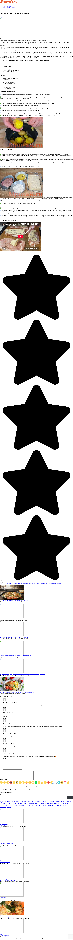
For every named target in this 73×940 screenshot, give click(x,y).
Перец (40, 803)
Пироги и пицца (4, 824)
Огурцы (32, 803)
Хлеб (1, 934)
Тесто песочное (31, 805)
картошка (10, 583)
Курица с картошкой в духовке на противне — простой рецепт (15, 655)
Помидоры (49, 803)
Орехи (36, 803)
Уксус (42, 805)
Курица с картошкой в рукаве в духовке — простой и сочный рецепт (17, 692)
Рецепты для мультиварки (9, 7)
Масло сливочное (7, 803)
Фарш (45, 805)
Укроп (39, 805)
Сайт (1, 768)
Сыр (12, 805)
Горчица (2, 583)
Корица (42, 801)
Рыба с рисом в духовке (6, 917)
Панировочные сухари (52, 583)
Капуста (32, 801)
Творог (16, 805)
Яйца (64, 805)
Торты (1, 842)
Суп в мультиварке (4, 897)
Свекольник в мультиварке (6, 898)
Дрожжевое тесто (17, 801)
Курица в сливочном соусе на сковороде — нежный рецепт (14, 600)
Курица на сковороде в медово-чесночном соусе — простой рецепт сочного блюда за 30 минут (23, 674)
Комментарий (3, 779)
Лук (21, 583)
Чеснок (50, 805)
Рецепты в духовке (7, 6)
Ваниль (8, 801)
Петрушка (44, 803)
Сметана (2, 805)
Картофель (38, 801)
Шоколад (55, 805)
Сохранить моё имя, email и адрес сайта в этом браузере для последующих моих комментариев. (25, 786)
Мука (45, 583)
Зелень (6, 583)
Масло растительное (39, 583)
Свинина (61, 803)
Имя (1, 763)
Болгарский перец (3, 801)
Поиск (1, 794)
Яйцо (67, 805)
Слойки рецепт (3, 825)
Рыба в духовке (3, 915)
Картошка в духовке (5, 879)
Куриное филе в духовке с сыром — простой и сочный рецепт (15, 637)
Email (1, 766)
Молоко (17, 803)
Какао (29, 801)
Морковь (23, 803)
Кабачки (25, 801)
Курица (2, 17)
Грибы (12, 801)
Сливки (66, 803)
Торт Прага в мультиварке (6, 843)
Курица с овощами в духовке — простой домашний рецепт (14, 618)
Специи (9, 805)
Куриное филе (16, 583)
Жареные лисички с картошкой (7, 880)
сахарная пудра (7, 807)
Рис (53, 803)
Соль (6, 805)
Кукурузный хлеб (4, 935)
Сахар (59, 583)
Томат (36, 805)
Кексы (1, 860)
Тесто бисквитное (22, 805)
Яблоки (59, 805)
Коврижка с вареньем (5, 862)
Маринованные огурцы (28, 583)
